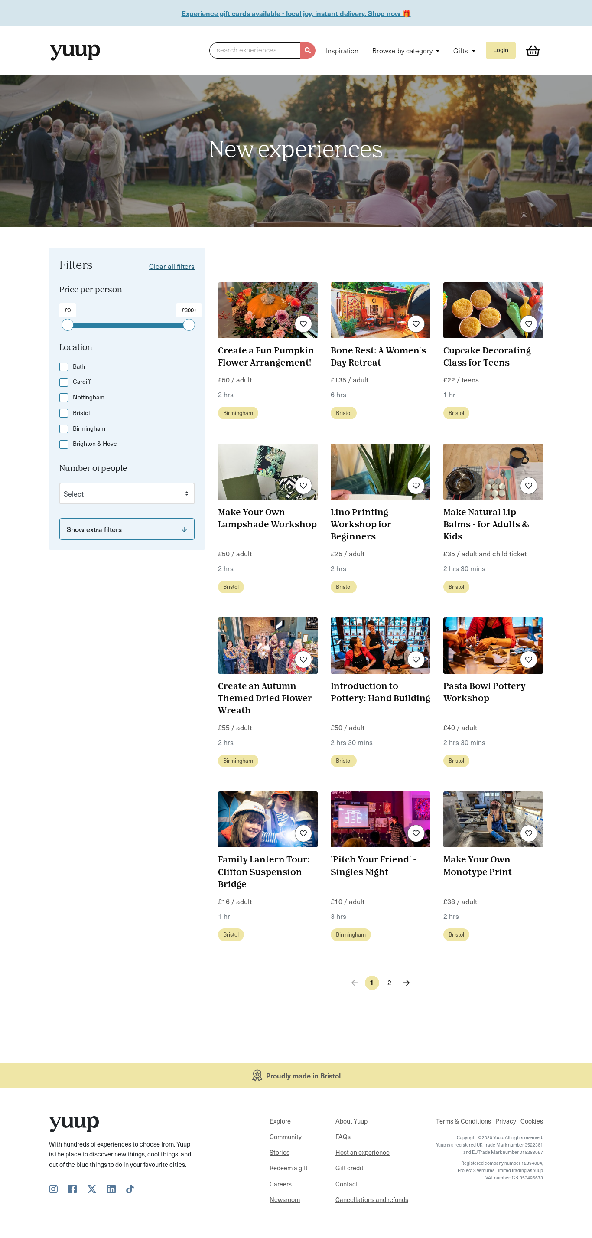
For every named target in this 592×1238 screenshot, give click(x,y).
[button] (262, 50)
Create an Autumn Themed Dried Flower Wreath (265, 699)
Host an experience (362, 1152)
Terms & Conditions (463, 1121)
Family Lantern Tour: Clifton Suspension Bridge (264, 872)
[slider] (68, 325)
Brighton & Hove (95, 443)
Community (286, 1136)
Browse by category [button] (403, 50)
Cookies (531, 1121)
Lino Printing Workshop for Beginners (361, 525)
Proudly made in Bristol (303, 1075)
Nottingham (88, 397)
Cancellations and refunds (371, 1199)
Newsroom (285, 1199)
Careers (281, 1184)
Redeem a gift (289, 1168)
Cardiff (82, 381)
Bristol (81, 412)
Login (500, 49)
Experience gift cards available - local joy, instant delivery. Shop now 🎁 (296, 13)
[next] (407, 983)
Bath (79, 366)
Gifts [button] (461, 50)
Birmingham (89, 428)
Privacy (505, 1121)
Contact (346, 1184)
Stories (279, 1152)
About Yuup (351, 1121)
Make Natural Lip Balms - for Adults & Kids (486, 525)
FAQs (343, 1136)
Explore (280, 1121)
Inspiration (342, 50)
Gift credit (349, 1168)
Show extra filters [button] (94, 529)
